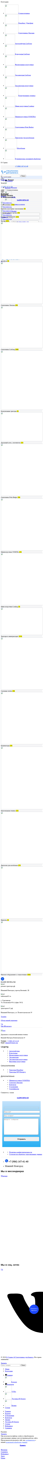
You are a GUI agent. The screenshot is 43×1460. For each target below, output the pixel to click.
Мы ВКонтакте (6, 1026)
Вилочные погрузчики (17, 1061)
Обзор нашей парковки (9, 1020)
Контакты (12, 1085)
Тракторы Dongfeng (16, 1070)
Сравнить (8, 1428)
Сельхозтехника (12, 190)
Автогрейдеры (14, 1051)
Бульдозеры (13, 1053)
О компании (13, 1087)
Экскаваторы (14, 1057)
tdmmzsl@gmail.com (11, 1043)
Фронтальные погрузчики (18, 1055)
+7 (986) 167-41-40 (21, 166)
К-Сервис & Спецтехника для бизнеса (20, 1357)
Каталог (8, 188)
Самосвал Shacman (16, 1083)
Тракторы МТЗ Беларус (17, 1072)
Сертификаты (14, 1089)
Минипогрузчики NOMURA (19, 1080)
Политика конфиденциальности (20, 1152)
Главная (3, 180)
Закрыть (4, 1363)
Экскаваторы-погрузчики (18, 1059)
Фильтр (3, 196)
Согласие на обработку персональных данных (25, 1154)
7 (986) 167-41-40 (13, 1041)
